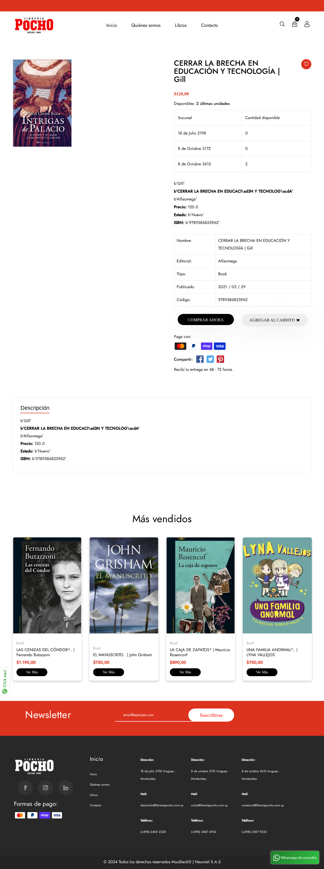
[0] (295, 25)
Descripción (35, 408)
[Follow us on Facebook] (200, 360)
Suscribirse (211, 715)
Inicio (111, 25)
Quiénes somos (145, 25)
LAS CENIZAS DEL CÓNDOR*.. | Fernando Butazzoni (45, 652)
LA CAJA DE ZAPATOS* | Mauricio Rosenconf (200, 652)
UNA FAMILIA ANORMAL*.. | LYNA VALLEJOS (272, 652)
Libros (181, 25)
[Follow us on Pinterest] (220, 360)
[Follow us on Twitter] (210, 360)
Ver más (32, 672)
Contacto (209, 25)
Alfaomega (227, 261)
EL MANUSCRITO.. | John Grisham (122, 655)
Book (222, 274)
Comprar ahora (206, 320)
